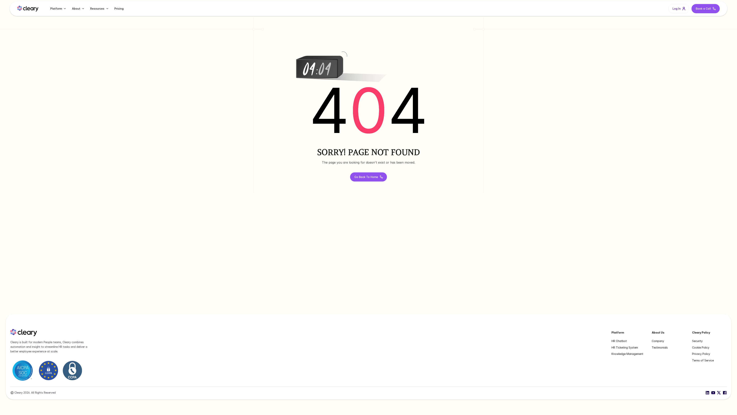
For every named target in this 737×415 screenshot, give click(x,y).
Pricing (119, 8)
